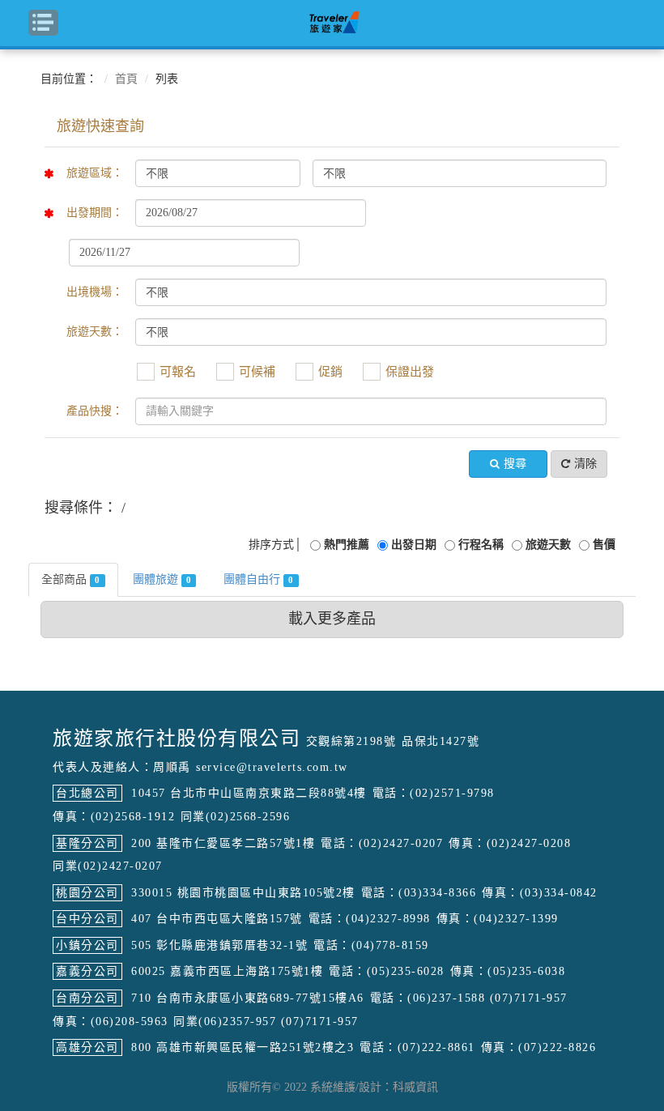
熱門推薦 (346, 544)
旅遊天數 (548, 544)
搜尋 (515, 464)
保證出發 (409, 371)
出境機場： (94, 292)
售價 (604, 544)
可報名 (178, 371)
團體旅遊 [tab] (162, 579)
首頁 (126, 79)
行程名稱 (481, 544)
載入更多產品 (332, 619)
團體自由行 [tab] (258, 579)
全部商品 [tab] (70, 579)
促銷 (330, 371)
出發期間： (94, 212)
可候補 (257, 371)
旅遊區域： (94, 173)
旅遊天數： (94, 332)
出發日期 (413, 544)
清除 (585, 464)
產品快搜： (94, 411)
